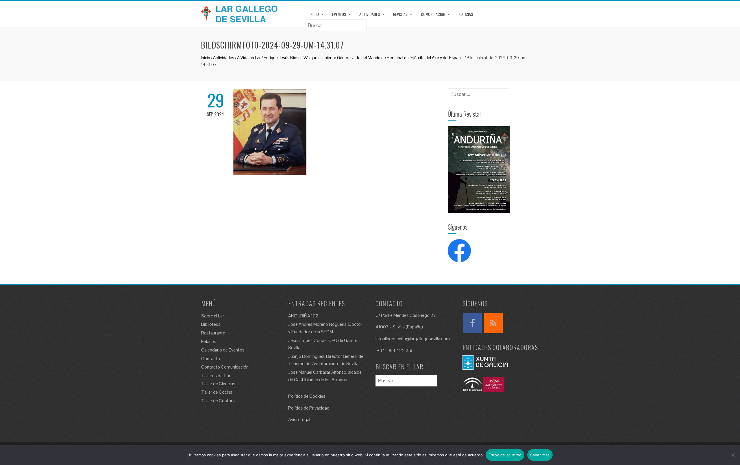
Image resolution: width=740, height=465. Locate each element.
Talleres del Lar (215, 376)
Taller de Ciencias (218, 384)
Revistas (400, 14)
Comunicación (433, 14)
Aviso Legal (299, 419)
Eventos (339, 14)
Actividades (369, 14)
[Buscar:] (336, 23)
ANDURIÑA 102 (303, 316)
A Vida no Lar (249, 57)
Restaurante (213, 333)
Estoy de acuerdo (505, 455)
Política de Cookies (306, 396)
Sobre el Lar (212, 316)
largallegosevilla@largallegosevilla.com (412, 339)
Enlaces (208, 341)
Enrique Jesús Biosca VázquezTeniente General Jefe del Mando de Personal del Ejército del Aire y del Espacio (364, 57)
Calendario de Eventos (223, 350)
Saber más (540, 455)
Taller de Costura (218, 401)
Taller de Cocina (216, 392)
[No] (733, 455)
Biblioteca (211, 324)
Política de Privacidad (309, 408)
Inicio (314, 14)
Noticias (465, 14)
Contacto (210, 359)
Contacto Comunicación (225, 367)
